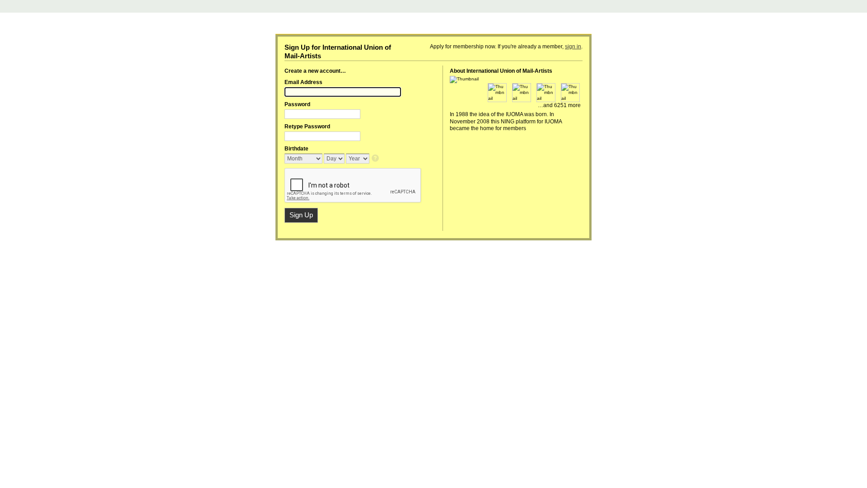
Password (297, 104)
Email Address (303, 82)
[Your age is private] (376, 159)
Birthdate (296, 148)
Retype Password (307, 126)
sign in (573, 46)
